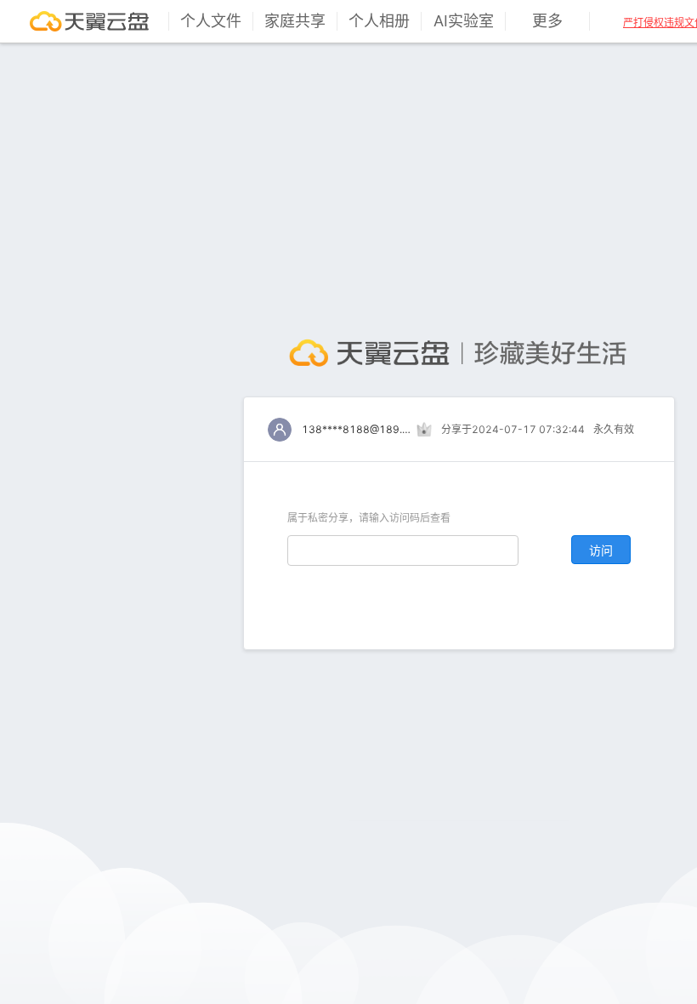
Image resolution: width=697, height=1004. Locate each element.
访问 (601, 550)
